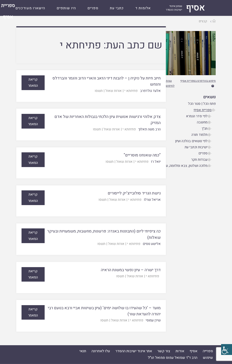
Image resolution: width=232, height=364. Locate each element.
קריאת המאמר (33, 82)
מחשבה (202, 122)
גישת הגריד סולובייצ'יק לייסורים (134, 193)
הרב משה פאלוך (149, 129)
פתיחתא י (131, 90)
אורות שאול (113, 90)
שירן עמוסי (153, 320)
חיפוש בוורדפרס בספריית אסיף (198, 81)
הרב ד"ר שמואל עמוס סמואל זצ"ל (172, 357)
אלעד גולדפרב (150, 90)
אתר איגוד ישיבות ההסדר (134, 351)
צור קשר (163, 351)
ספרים (203, 153)
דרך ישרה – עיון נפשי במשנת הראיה (131, 270)
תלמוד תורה (199, 134)
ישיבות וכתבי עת (196, 147)
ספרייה (208, 351)
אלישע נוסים (152, 243)
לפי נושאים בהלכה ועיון (191, 141)
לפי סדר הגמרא (197, 116)
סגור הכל (194, 103)
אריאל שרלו (152, 199)
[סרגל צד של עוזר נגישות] (226, 349)
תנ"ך (205, 128)
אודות (180, 351)
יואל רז (156, 161)
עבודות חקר (199, 159)
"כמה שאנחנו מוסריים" (142, 155)
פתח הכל (209, 103)
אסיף (193, 351)
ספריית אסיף (202, 110)
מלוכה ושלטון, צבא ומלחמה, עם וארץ (182, 165)
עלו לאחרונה (101, 351)
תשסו (99, 90)
